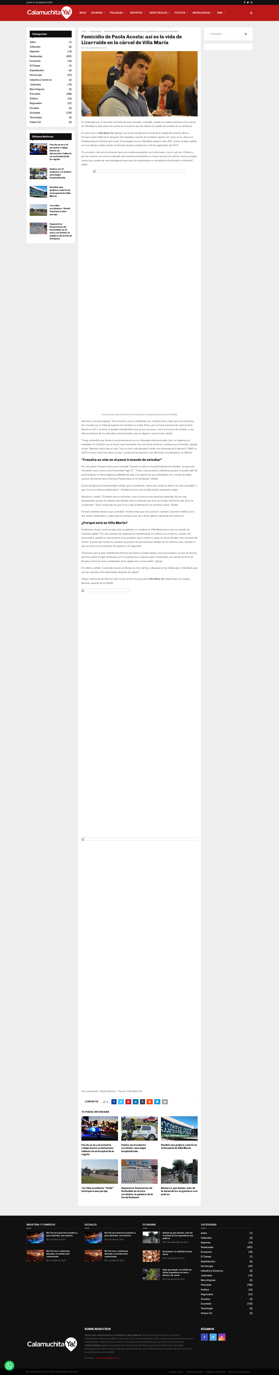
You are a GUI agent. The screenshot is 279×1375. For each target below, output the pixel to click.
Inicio (82, 12)
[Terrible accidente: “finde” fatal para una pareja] (38, 210)
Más (219, 12)
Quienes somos (176, 1372)
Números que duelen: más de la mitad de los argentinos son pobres (179, 1191)
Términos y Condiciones (239, 1372)
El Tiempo (35, 65)
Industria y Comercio (41, 80)
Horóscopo (36, 75)
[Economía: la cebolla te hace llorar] (151, 1256)
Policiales (116, 12)
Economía (35, 61)
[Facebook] (204, 1337)
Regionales (36, 103)
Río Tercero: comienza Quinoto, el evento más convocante (58, 1254)
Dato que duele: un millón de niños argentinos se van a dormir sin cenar (177, 1272)
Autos (33, 42)
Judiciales (35, 84)
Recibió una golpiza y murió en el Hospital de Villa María (179, 1147)
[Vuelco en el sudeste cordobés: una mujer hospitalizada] (38, 173)
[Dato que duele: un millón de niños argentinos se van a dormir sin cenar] (151, 1274)
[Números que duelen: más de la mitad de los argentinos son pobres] (151, 1237)
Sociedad (96, 12)
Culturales (35, 46)
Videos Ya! (35, 122)
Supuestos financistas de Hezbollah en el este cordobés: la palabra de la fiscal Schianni (137, 1193)
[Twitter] (213, 1337)
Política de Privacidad (215, 1372)
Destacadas (36, 56)
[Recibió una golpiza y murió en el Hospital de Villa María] (38, 191)
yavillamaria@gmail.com (108, 1358)
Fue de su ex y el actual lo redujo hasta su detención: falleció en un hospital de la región (97, 1150)
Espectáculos (158, 12)
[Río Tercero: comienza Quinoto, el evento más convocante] (35, 1255)
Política (180, 12)
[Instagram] (221, 1337)
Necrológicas (201, 12)
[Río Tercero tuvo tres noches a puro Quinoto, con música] (35, 1237)
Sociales (34, 108)
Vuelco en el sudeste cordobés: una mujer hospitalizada (133, 1148)
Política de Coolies (194, 1372)
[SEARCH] (245, 34)
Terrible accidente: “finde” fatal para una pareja (97, 1190)
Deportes (136, 12)
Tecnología (36, 117)
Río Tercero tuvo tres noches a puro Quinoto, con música (62, 1234)
